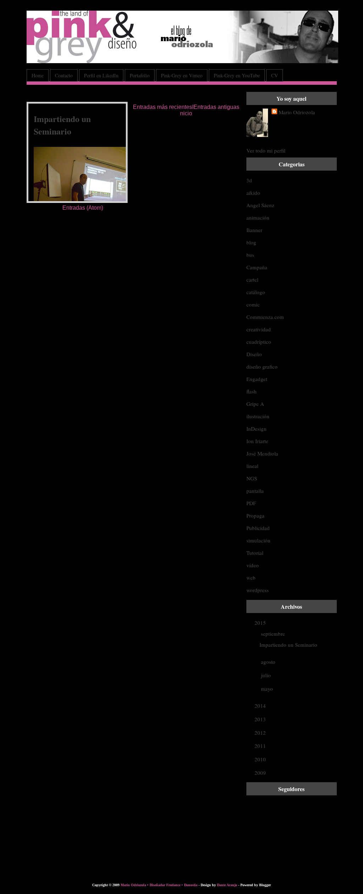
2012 (261, 732)
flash (251, 391)
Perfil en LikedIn (101, 75)
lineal (252, 465)
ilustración (257, 416)
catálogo (255, 292)
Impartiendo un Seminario (62, 124)
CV (274, 75)
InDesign (256, 428)
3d (249, 180)
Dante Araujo (227, 885)
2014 (261, 705)
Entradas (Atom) (82, 208)
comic (253, 304)
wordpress (257, 590)
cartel (252, 279)
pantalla (255, 490)
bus (250, 254)
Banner (254, 229)
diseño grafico (262, 366)
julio (266, 675)
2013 (261, 719)
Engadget (256, 378)
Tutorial (254, 552)
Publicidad (258, 527)
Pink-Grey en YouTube (237, 75)
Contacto (64, 75)
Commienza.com (265, 316)
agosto (269, 661)
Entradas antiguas (216, 107)
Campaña (256, 267)
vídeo (252, 565)
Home (38, 75)
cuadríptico (258, 341)
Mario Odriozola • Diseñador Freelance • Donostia (159, 885)
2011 (261, 745)
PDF (251, 503)
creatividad (258, 329)
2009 (261, 772)
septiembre (273, 633)
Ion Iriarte (257, 441)
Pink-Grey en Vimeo (181, 75)
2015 (261, 622)
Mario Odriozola (297, 112)
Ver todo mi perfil (265, 150)
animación (257, 217)
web (251, 577)
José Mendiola (262, 453)
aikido (253, 192)
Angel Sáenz (260, 205)
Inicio (187, 110)
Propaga (255, 515)
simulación (258, 540)
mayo (267, 688)
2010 (261, 759)
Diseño (254, 354)
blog (251, 242)
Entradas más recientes (162, 107)
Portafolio (140, 75)
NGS (251, 478)
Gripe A (255, 403)
